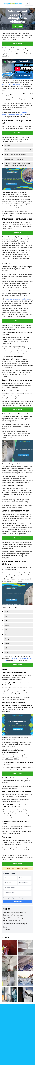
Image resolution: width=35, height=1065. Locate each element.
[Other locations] (27, 4)
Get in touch (17, 26)
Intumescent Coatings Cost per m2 (14, 912)
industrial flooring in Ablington (12, 84)
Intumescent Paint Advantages (13, 915)
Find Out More (17, 321)
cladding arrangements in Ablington (17, 299)
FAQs (5, 926)
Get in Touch (17, 43)
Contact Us (17, 538)
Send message (17, 901)
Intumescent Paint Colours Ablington (15, 924)
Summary (6, 929)
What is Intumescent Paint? (12, 921)
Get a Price (17, 133)
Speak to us (17, 233)
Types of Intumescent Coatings (13, 918)
